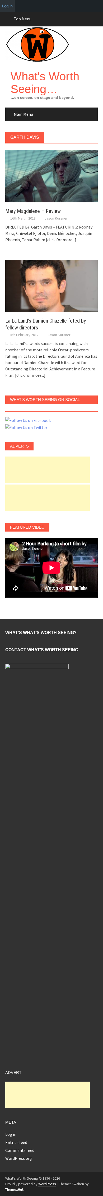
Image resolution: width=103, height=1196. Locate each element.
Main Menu (23, 114)
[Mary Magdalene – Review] (51, 175)
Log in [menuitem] (7, 6)
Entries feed (16, 1142)
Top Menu (22, 18)
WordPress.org (18, 1158)
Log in (10, 1134)
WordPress (47, 1183)
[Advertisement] (47, 470)
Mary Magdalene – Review (33, 211)
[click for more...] (61, 239)
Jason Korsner (56, 218)
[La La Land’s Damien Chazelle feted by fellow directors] (51, 285)
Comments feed (19, 1150)
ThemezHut (14, 1189)
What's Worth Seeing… (45, 82)
